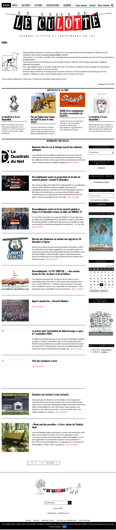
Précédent (95, 291)
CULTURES (26, 5)
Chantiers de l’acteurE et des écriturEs (50, 394)
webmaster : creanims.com (57, 513)
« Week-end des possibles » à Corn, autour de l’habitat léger (57, 426)
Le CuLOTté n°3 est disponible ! (98, 118)
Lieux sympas (81, 5)
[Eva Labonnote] (101, 234)
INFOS (14, 5)
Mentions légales (48, 520)
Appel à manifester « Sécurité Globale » (50, 301)
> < (101, 182)
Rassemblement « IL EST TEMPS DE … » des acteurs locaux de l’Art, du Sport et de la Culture (56, 272)
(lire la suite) (73, 162)
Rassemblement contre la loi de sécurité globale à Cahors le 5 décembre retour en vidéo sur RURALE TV (57, 210)
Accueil (28, 520)
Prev (91, 234)
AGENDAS (67, 5)
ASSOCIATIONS (52, 5)
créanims (104, 352)
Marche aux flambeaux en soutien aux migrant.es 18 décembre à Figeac (56, 240)
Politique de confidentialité (67, 520)
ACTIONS (38, 5)
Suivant (103, 291)
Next (111, 234)
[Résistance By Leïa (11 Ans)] (101, 320)
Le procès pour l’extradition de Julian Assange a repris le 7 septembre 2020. (57, 332)
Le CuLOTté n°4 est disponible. (11, 118)
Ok (64, 527)
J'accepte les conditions (100, 200)
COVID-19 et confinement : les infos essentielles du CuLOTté (72, 113)
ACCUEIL (6, 5)
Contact (92, 5)
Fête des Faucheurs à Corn (44, 361)
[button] (112, 152)
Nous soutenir (104, 5)
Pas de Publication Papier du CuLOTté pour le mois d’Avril (43, 119)
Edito (4, 42)
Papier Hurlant (106, 350)
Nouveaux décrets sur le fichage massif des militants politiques (57, 148)
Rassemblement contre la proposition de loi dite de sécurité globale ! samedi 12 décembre (56, 178)
